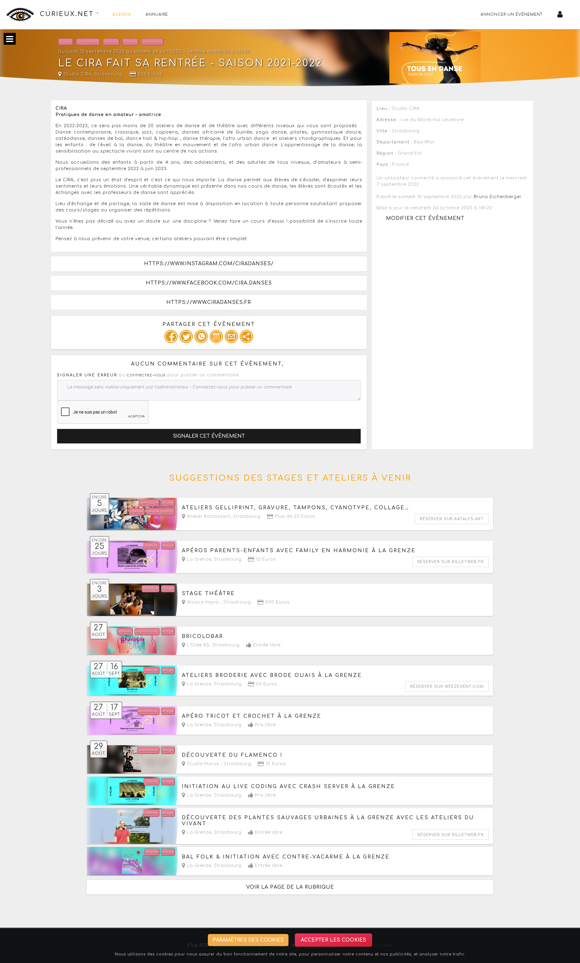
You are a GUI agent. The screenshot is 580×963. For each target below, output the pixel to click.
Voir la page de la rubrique (290, 887)
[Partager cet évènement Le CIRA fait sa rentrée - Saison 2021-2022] (246, 336)
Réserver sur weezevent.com (447, 686)
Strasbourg (108, 74)
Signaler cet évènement (209, 436)
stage (66, 42)
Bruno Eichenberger (498, 197)
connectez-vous (146, 375)
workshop (148, 711)
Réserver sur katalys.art (452, 519)
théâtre (150, 589)
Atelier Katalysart (207, 516)
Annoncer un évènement (512, 14)
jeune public (160, 512)
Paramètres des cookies (248, 940)
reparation (147, 631)
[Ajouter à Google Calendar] (216, 336)
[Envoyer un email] (231, 336)
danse (130, 42)
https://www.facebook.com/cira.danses (209, 283)
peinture (149, 503)
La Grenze (198, 559)
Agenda (121, 14)
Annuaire (157, 14)
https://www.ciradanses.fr (208, 302)
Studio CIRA (77, 74)
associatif (87, 42)
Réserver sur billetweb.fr (450, 562)
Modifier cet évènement (425, 218)
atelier (111, 42)
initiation (152, 42)
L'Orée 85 (197, 645)
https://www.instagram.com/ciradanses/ (209, 263)
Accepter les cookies (333, 940)
